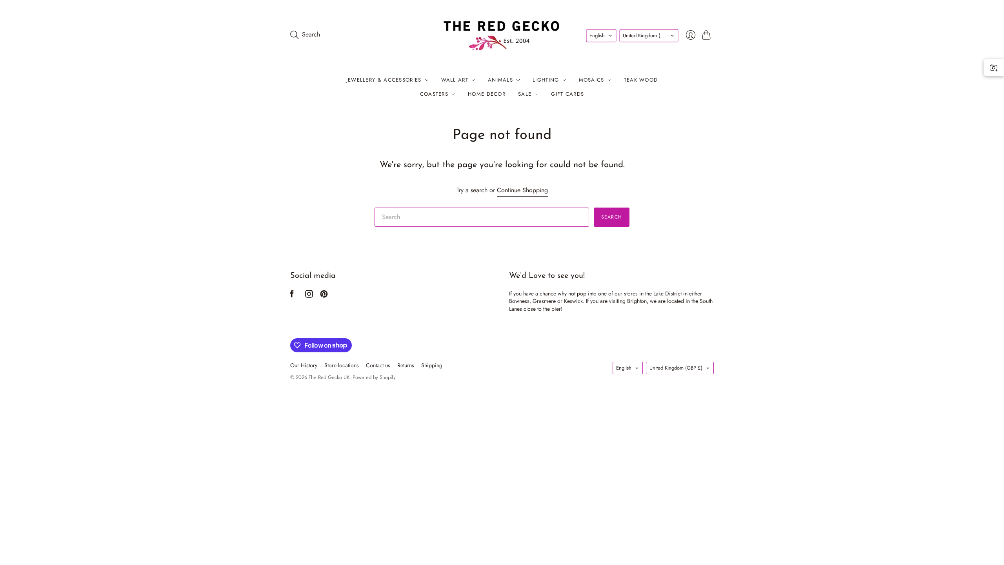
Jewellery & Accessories (384, 80)
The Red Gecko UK (329, 377)
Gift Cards (567, 94)
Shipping (431, 365)
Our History (303, 365)
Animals (500, 80)
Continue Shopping (522, 190)
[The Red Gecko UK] (502, 35)
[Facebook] (292, 295)
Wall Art (454, 80)
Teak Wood (641, 80)
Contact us (378, 365)
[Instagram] (309, 295)
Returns (405, 365)
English (597, 35)
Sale (524, 94)
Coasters (434, 94)
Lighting (546, 80)
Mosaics (591, 80)
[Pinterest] (324, 295)
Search (611, 217)
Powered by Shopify (374, 377)
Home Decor (487, 94)
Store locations (341, 365)
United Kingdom (649, 35)
